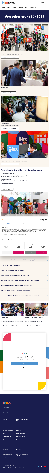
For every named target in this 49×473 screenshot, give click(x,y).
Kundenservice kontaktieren (24, 363)
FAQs (24, 367)
